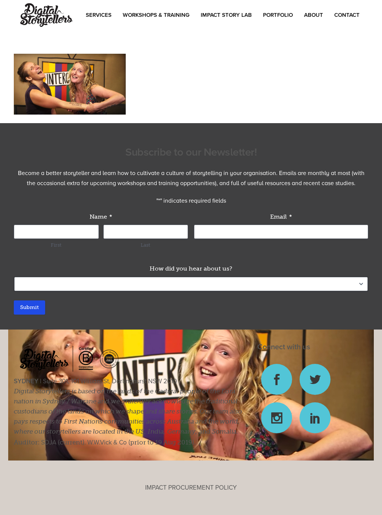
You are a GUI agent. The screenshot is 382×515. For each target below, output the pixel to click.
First (56, 245)
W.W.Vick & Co (107, 442)
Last (145, 245)
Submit (29, 307)
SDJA (48, 442)
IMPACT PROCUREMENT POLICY (191, 487)
